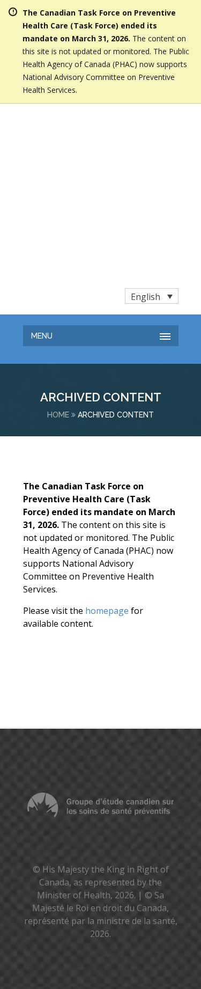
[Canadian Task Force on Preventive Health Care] (81, 129)
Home (58, 283)
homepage (107, 479)
